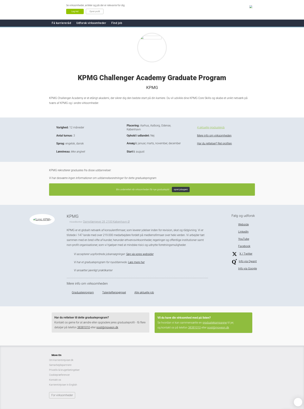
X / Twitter (245, 253)
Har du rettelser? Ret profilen (214, 143)
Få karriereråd (61, 23)
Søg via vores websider (140, 254)
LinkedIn (243, 231)
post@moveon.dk (107, 327)
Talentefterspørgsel (114, 292)
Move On (56, 355)
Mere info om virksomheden (214, 135)
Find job (116, 23)
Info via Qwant (248, 261)
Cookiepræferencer (59, 374)
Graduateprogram (83, 292)
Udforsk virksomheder (91, 23)
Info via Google (247, 268)
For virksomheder (62, 395)
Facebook (244, 246)
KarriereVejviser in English (63, 384)
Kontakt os (55, 379)
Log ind (74, 11)
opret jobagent (181, 189)
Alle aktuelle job (144, 292)
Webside (243, 224)
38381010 (83, 327)
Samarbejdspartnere (60, 365)
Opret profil (95, 11)
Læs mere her (136, 262)
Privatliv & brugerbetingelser (64, 369)
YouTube (243, 239)
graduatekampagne (214, 322)
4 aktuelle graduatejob (211, 127)
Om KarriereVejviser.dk (61, 360)
